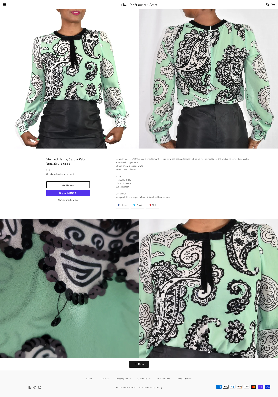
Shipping (50, 174)
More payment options (68, 200)
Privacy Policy (163, 378)
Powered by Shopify (153, 387)
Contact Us (104, 378)
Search (89, 378)
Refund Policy (144, 378)
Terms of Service (184, 378)
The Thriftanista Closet (139, 4)
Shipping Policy (123, 378)
